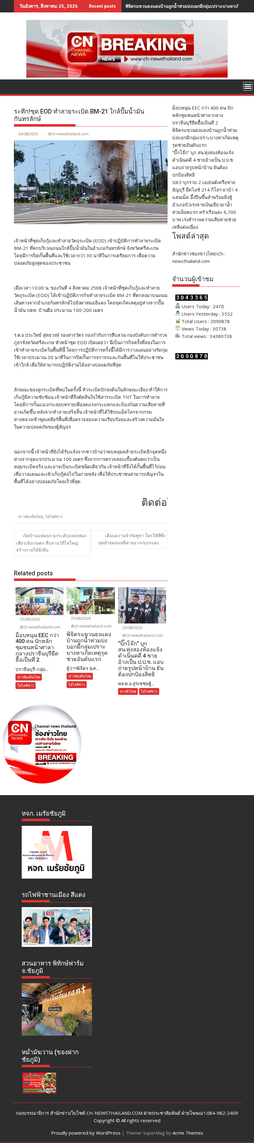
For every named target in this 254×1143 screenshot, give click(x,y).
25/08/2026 (29, 619)
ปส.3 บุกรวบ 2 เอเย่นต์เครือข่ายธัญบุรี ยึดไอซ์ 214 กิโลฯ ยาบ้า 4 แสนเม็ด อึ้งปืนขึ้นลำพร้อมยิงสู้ (205, 189)
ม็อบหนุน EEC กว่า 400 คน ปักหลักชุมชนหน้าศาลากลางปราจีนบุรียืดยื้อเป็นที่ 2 (202, 115)
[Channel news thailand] (127, 76)
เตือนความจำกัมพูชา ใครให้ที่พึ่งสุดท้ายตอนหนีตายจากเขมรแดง (132, 539)
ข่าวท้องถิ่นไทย (30, 516)
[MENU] (247, 86)
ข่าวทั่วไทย (128, 691)
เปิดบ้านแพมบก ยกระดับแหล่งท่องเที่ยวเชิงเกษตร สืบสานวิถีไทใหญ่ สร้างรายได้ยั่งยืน (51, 543)
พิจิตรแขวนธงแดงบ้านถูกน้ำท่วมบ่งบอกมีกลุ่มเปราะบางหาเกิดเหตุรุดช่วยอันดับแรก (205, 137)
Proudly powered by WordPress (85, 1133)
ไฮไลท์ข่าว (54, 516)
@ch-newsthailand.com (68, 134)
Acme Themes (188, 1133)
